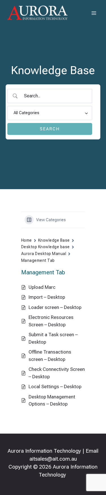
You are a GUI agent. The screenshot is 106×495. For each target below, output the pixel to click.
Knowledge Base (54, 240)
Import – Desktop (47, 297)
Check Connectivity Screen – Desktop (57, 372)
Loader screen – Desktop (55, 307)
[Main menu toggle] (94, 13)
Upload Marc (42, 287)
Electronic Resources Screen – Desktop (51, 320)
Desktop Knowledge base (45, 247)
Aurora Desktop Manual (43, 253)
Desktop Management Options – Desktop (52, 400)
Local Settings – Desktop (55, 386)
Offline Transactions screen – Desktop (50, 355)
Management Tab (38, 260)
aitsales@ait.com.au (53, 459)
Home (26, 240)
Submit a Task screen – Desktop (53, 338)
